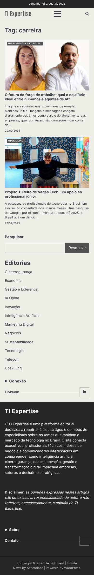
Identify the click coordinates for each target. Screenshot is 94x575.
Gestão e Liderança (21, 289)
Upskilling (15, 140)
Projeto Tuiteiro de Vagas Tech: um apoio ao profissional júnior (43, 194)
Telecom (12, 359)
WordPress (72, 568)
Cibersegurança (18, 272)
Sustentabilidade (19, 342)
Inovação (12, 307)
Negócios (13, 333)
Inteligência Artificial (24, 43)
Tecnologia (14, 351)
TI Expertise (18, 13)
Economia (13, 280)
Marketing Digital (19, 324)
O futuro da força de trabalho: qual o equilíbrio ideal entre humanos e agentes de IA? (45, 97)
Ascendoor (35, 568)
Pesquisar (14, 236)
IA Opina (12, 298)
